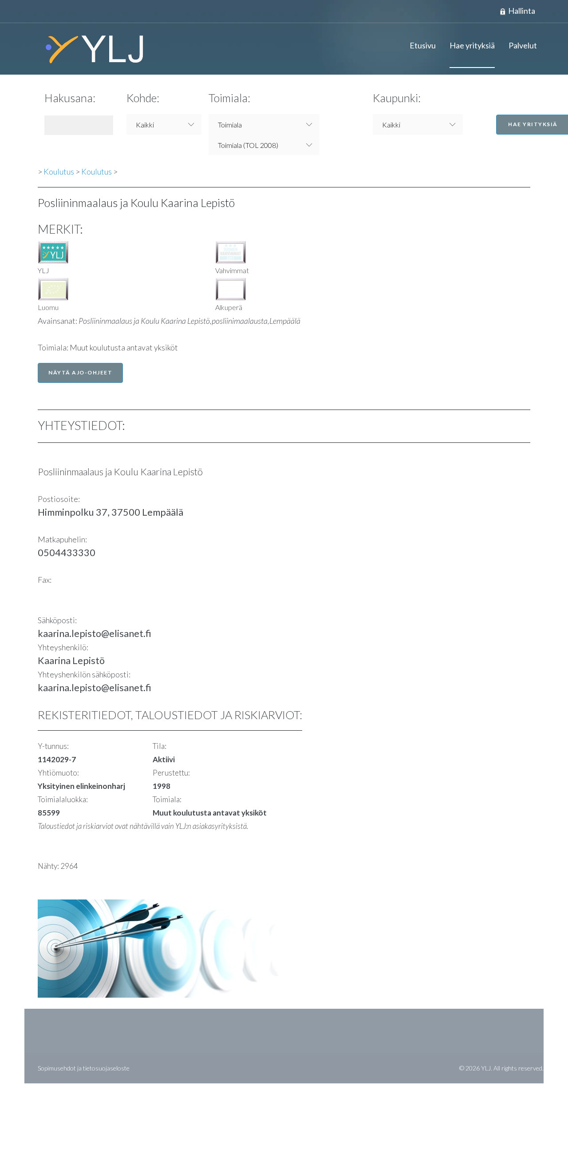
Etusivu (423, 45)
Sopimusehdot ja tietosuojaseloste (84, 1068)
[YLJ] (91, 49)
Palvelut (523, 45)
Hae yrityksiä (472, 45)
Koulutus (58, 171)
